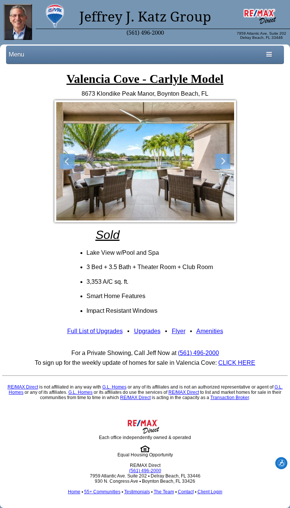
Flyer (178, 331)
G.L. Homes (114, 387)
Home (74, 491)
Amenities (209, 331)
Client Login (209, 491)
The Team (164, 491)
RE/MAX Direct (23, 387)
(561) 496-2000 (145, 32)
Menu (16, 54)
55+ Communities (102, 491)
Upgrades (147, 331)
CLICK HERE (236, 363)
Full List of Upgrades (95, 331)
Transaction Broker (229, 397)
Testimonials (137, 491)
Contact (186, 491)
